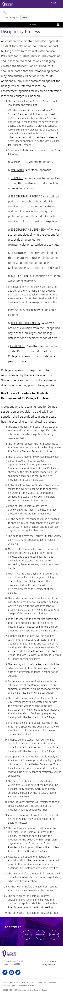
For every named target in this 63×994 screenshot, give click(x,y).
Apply (26, 935)
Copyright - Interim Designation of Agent (18, 985)
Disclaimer (16, 982)
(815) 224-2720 (49, 964)
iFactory (45, 990)
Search (24, 18)
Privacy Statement (29, 982)
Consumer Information (47, 982)
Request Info (40, 935)
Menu (53, 3)
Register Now (54, 935)
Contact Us (6, 982)
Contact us (48, 961)
